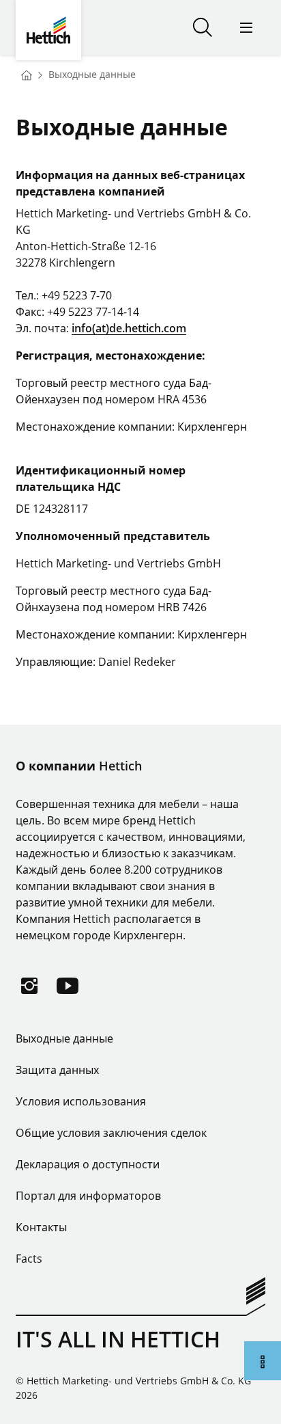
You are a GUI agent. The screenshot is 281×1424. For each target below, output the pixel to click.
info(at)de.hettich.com (129, 328)
